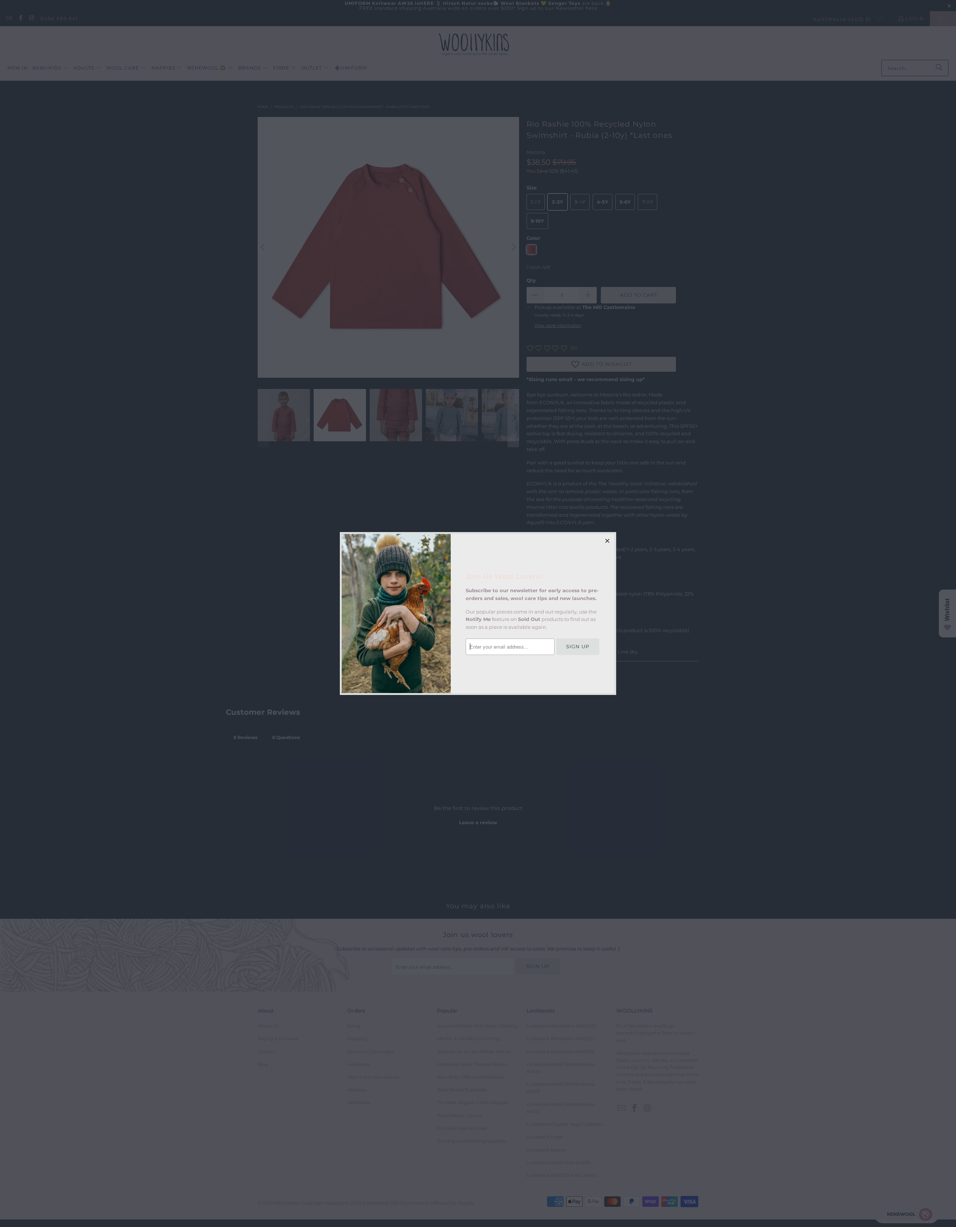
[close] (607, 540)
